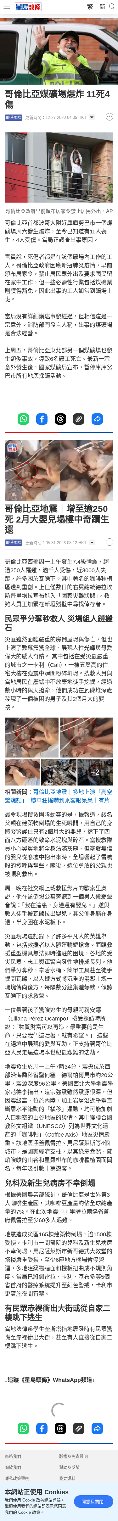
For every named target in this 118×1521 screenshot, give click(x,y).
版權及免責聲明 (73, 1456)
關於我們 (13, 1467)
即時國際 (13, 118)
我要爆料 (67, 1478)
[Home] (28, 6)
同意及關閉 (92, 1501)
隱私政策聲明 (17, 1478)
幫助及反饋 (69, 1467)
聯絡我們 (13, 1456)
